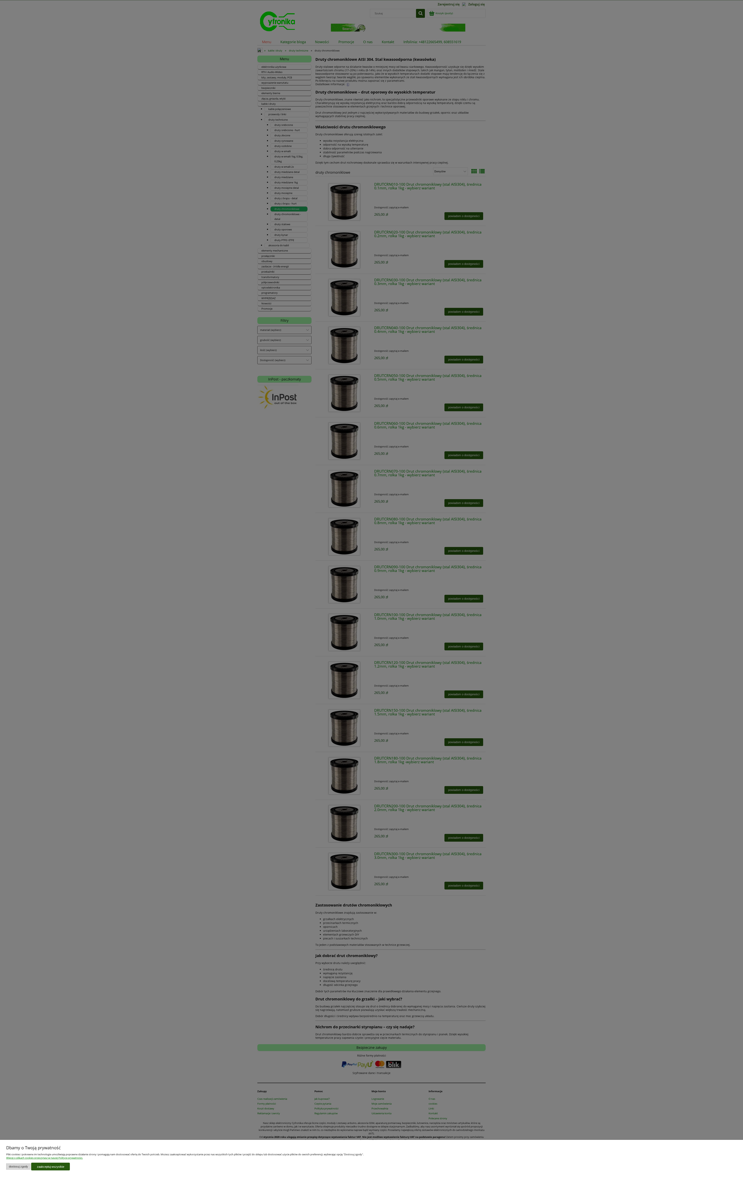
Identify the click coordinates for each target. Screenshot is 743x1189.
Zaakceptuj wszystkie (50, 1166)
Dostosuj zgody (18, 1166)
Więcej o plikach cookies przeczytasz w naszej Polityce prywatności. (44, 1158)
